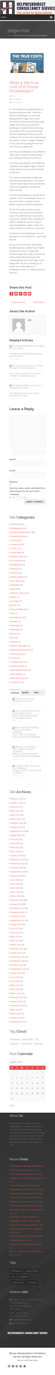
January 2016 (16, 1001)
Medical (14, 589)
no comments (17, 102)
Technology (16, 654)
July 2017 (15, 928)
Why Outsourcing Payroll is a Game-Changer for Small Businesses (25, 374)
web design (38, 1043)
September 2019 (18, 831)
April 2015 (15, 1010)
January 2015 (16, 1018)
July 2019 (15, 839)
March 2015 (16, 1014)
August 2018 (16, 876)
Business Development (21, 532)
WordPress (15, 682)
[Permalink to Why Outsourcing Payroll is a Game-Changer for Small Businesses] (27, 366)
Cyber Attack (16, 552)
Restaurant (15, 630)
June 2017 (15, 932)
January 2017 (16, 953)
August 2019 (16, 835)
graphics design (27, 1039)
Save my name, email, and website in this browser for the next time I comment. (27, 491)
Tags (36, 693)
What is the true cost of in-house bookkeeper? (24, 87)
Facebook (15, 569)
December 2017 (17, 908)
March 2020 (16, 819)
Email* (12, 470)
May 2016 (15, 985)
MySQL (14, 597)
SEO (12, 638)
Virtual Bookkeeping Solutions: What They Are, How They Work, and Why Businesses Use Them (25, 1197)
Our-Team (15, 601)
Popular (15, 693)
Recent (25, 693)
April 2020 (15, 815)
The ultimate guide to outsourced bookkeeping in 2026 (23, 394)
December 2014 (18, 1022)
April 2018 (15, 892)
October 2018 (17, 868)
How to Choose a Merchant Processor (27, 1251)
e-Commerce (16, 561)
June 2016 (15, 981)
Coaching (15, 540)
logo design (16, 581)
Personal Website (18, 609)
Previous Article (17, 302)
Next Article (40, 302)
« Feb (11, 1106)
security (14, 634)
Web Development (19, 670)
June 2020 (15, 807)
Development (16, 557)
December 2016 (18, 957)
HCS (14, 96)
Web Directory (17, 674)
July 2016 (15, 977)
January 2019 (16, 855)
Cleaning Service (18, 536)
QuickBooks (16, 617)
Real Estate (15, 625)
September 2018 (18, 872)
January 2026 (16, 803)
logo (37, 1039)
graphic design (17, 577)
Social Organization (19, 646)
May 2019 (15, 847)
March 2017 (16, 945)
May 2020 (15, 811)
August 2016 (16, 973)
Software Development (20, 650)
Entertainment (16, 565)
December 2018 (18, 860)
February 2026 (17, 799)
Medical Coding (17, 593)
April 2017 (15, 941)
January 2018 (16, 904)
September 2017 (18, 920)
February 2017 (17, 949)
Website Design (17, 678)
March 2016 (16, 993)
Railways (14, 621)
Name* (12, 459)
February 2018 (17, 900)
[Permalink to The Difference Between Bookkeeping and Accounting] (27, 347)
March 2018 (16, 896)
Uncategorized (17, 662)
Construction (16, 544)
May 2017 (15, 937)
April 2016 (15, 989)
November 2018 (18, 864)
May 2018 (15, 888)
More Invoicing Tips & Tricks (23, 1244)
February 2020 (17, 823)
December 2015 (17, 1005)
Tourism (14, 658)
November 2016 (18, 961)
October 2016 (17, 965)
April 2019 (15, 851)
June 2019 (15, 843)
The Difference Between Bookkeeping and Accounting (25, 355)
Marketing (15, 585)
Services (14, 642)
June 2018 (15, 884)
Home (9, 35)
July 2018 (15, 880)
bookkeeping (14, 1039)
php (12, 613)
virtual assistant (26, 1043)
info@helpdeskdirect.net (22, 1320)
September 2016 (18, 969)
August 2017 (16, 924)
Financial (14, 573)
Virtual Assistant (17, 666)
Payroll (14, 605)
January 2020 (16, 827)
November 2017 (17, 912)
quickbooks (14, 1043)
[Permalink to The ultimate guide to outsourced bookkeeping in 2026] (27, 386)
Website (13, 482)
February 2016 (17, 997)
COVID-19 (15, 548)
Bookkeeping (16, 99)
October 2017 (16, 916)
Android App (16, 524)
